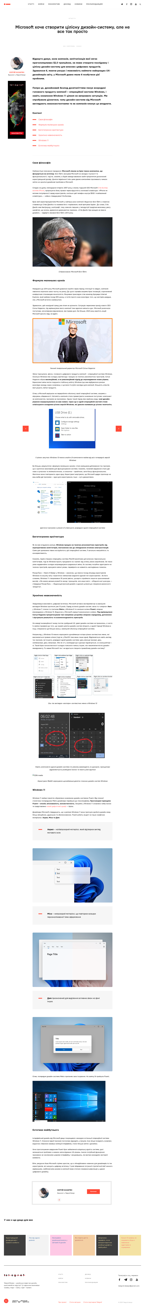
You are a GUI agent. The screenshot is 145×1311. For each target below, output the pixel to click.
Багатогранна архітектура (50, 130)
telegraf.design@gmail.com (119, 1285)
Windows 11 (43, 140)
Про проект (62, 1302)
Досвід (67, 4)
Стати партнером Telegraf (92, 1302)
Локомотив (54, 4)
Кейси (41, 4)
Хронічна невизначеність (50, 135)
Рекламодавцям (94, 4)
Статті (31, 4)
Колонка (93, 1191)
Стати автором (75, 1302)
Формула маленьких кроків (51, 125)
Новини (78, 4)
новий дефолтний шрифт (56, 806)
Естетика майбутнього (48, 146)
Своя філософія (45, 120)
